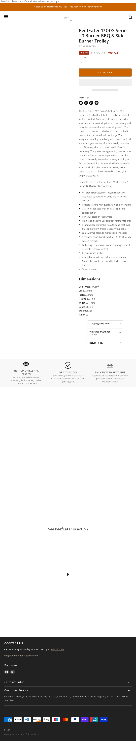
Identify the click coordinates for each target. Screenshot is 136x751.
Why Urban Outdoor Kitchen (99, 333)
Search (7, 729)
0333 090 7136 (57, 649)
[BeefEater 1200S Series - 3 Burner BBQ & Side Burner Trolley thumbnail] (9, 36)
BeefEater (89, 46)
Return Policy (96, 343)
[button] (105, 82)
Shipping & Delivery (99, 323)
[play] (68, 574)
